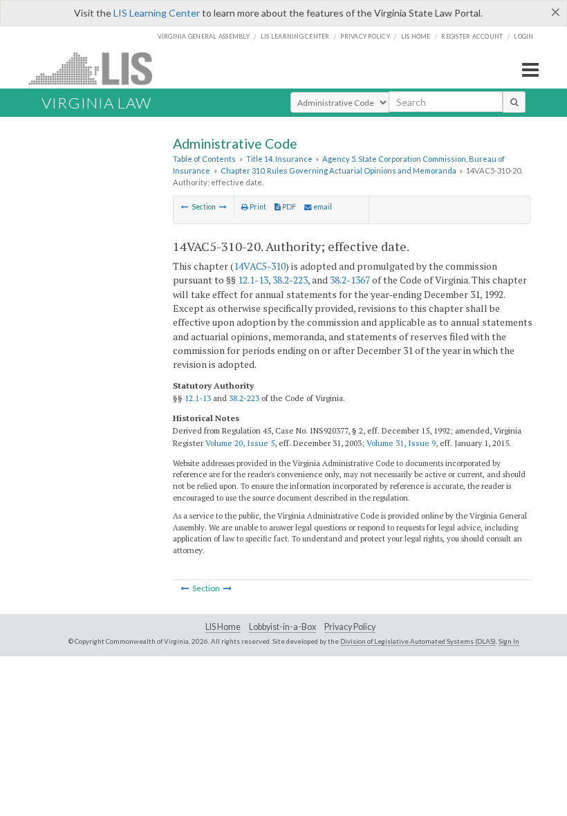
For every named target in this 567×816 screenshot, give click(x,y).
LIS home (416, 36)
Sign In (509, 641)
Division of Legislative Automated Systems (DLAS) (418, 641)
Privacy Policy (365, 36)
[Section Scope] (223, 207)
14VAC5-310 (260, 265)
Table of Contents (204, 158)
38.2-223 (290, 279)
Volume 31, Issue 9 (401, 443)
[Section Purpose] (185, 207)
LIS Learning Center (156, 13)
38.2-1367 (350, 279)
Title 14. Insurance (279, 158)
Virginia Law (96, 102)
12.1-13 (253, 279)
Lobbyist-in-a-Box (282, 627)
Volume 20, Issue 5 (240, 443)
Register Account (472, 36)
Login (523, 36)
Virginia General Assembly (204, 36)
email (322, 207)
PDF (288, 207)
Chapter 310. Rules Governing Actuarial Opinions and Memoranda (338, 170)
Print (257, 207)
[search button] (514, 101)
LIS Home (223, 627)
